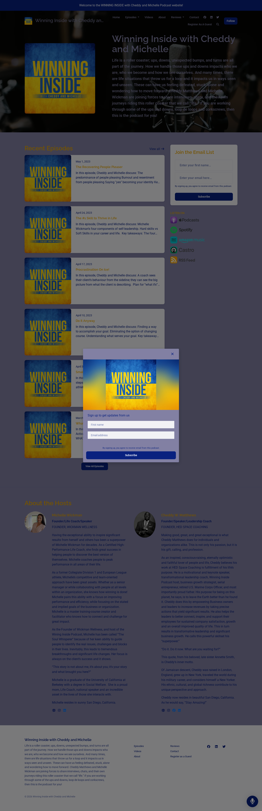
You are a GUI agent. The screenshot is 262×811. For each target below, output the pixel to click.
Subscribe (131, 455)
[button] (172, 354)
